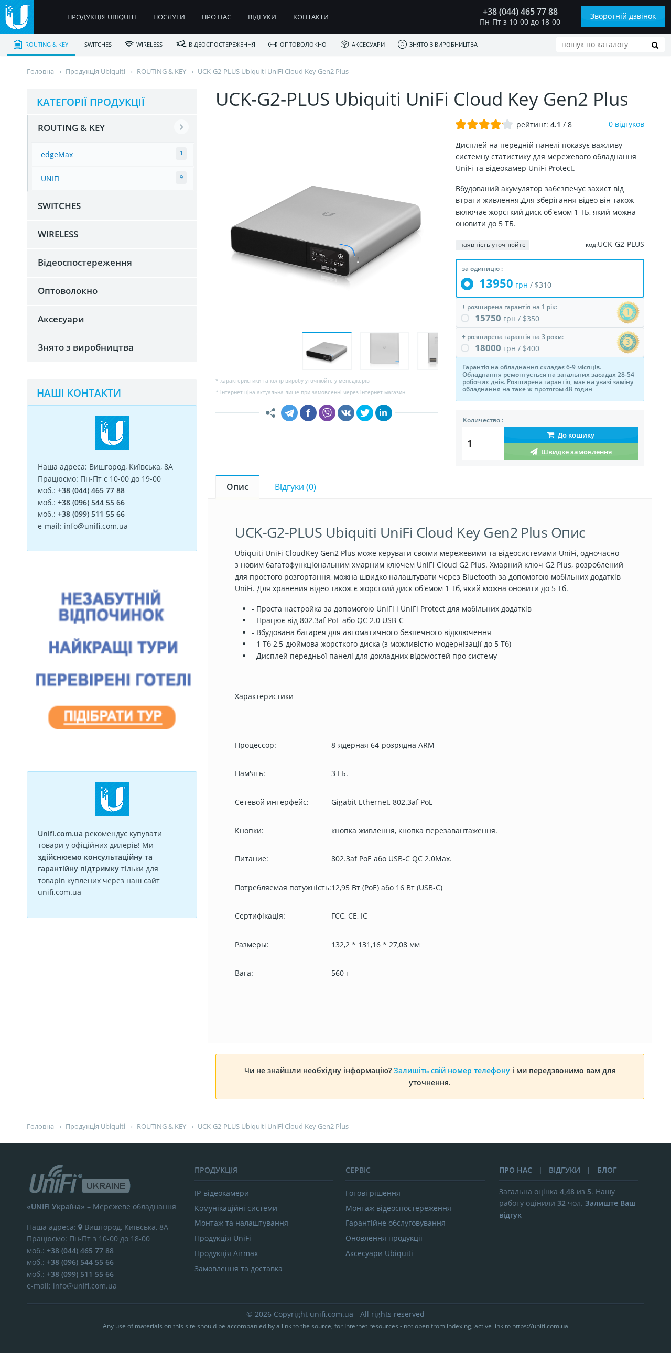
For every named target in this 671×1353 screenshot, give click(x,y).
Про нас (216, 16)
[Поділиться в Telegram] (289, 413)
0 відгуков (626, 124)
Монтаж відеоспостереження (398, 1208)
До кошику (575, 435)
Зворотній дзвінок (623, 16)
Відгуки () (295, 487)
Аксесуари (368, 44)
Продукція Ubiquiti (101, 16)
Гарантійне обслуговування (395, 1223)
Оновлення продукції (384, 1238)
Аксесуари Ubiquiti (379, 1253)
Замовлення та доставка (238, 1268)
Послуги (169, 16)
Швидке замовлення (575, 451)
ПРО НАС (515, 1170)
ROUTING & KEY (46, 44)
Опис (237, 487)
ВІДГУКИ (564, 1170)
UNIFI (50, 178)
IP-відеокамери (221, 1193)
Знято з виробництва (443, 44)
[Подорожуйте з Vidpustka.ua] (112, 749)
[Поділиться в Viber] (327, 413)
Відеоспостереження (222, 44)
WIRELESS (149, 44)
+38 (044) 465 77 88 (520, 12)
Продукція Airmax (226, 1253)
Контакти (311, 16)
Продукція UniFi (222, 1238)
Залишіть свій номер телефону (452, 1070)
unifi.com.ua (331, 1314)
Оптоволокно (303, 44)
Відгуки (262, 16)
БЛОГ (607, 1170)
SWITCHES (98, 44)
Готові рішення (373, 1193)
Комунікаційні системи (235, 1208)
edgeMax (57, 154)
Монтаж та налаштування (241, 1223)
